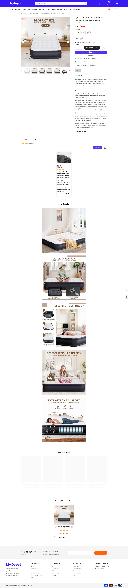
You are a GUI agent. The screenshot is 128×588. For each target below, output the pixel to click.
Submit (101, 553)
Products (26, 13)
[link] (31, 485)
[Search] (61, 3)
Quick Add (62, 537)
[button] (23, 41)
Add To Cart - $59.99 (92, 47)
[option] (45, 42)
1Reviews (31, 144)
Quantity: (77, 45)
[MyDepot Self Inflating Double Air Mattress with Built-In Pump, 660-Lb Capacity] (64, 515)
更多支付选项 (91, 56)
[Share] (106, 48)
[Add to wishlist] (103, 48)
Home (21, 13)
